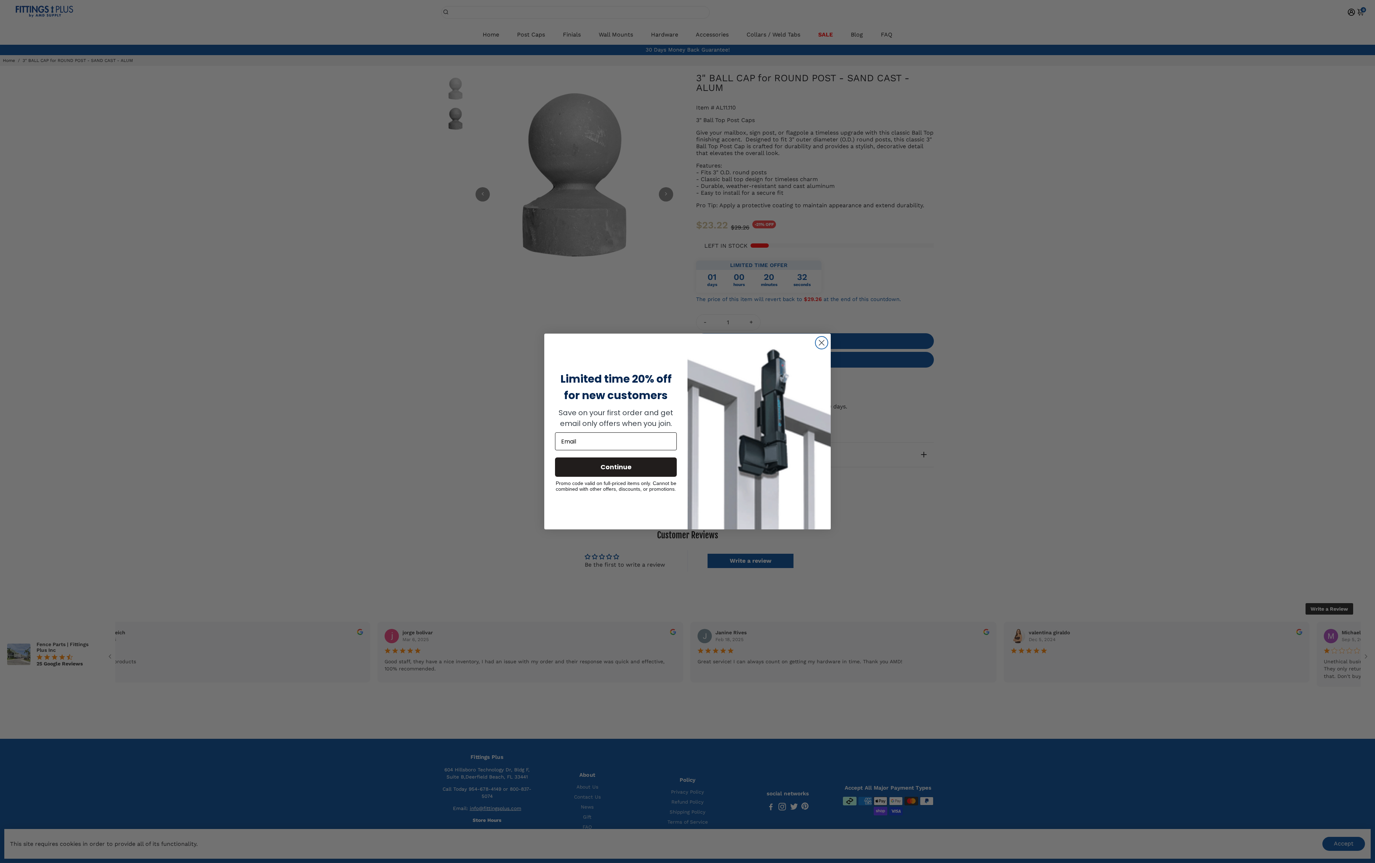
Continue (616, 466)
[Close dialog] (821, 342)
